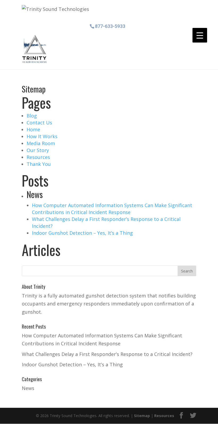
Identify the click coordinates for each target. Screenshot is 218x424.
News (28, 388)
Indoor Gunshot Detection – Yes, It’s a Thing (82, 233)
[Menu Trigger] (199, 35)
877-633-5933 (110, 25)
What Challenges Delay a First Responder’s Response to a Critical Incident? (107, 354)
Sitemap (142, 415)
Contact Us (39, 122)
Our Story (38, 150)
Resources (38, 157)
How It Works (42, 136)
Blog (32, 115)
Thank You (39, 164)
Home (33, 129)
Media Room (41, 143)
